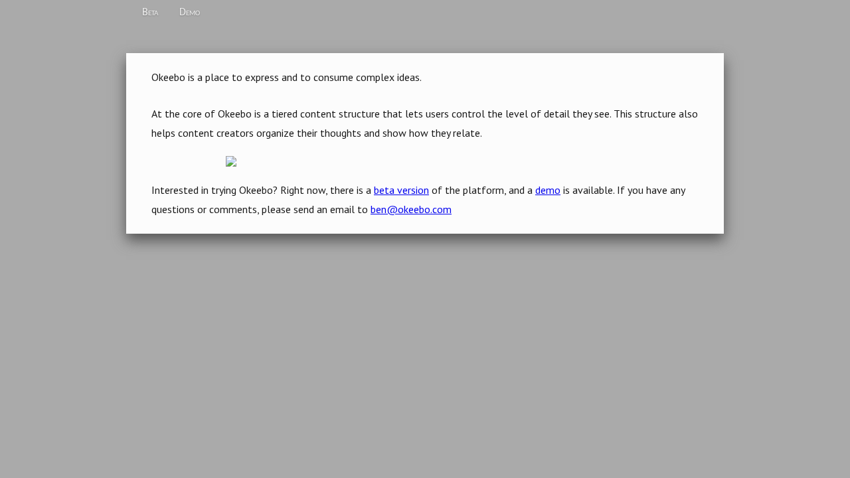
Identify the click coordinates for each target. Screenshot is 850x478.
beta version (401, 190)
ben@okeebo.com (411, 209)
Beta (150, 12)
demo (547, 190)
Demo (189, 12)
